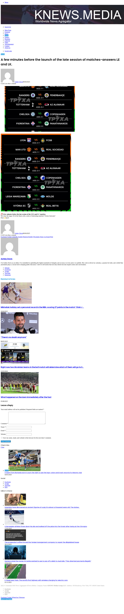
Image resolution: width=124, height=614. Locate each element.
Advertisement (9, 44)
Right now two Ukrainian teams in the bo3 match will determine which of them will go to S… (42, 367)
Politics (7, 37)
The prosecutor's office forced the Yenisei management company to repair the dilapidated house (42, 542)
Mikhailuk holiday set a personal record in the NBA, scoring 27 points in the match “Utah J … (42, 307)
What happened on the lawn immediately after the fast (26, 397)
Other (6, 42)
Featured (7, 32)
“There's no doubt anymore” (14, 337)
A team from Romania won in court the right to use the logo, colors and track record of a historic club (43, 473)
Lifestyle (7, 41)
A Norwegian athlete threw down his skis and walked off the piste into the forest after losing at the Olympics (46, 526)
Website (3, 434)
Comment (4, 423)
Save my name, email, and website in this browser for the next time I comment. (27, 438)
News (6, 34)
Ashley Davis (19, 82)
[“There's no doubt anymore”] (20, 333)
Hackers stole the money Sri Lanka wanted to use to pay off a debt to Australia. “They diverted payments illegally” (48, 561)
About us (7, 48)
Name (3, 427)
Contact (7, 46)
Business (7, 39)
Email (3, 430)
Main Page (8, 30)
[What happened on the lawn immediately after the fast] (20, 393)
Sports (7, 35)
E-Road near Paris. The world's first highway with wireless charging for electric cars (36, 580)
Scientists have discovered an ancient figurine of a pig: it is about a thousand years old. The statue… (42, 507)
